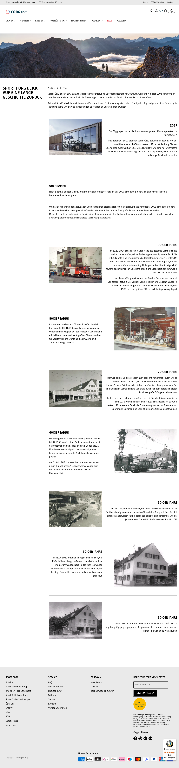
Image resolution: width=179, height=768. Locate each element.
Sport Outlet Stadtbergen (18, 700)
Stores (145, 2)
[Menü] (174, 740)
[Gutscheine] (171, 10)
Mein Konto (96, 683)
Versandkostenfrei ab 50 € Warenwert (21, 2)
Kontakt (170, 2)
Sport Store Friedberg (16, 687)
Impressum (11, 725)
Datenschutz (12, 721)
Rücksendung (55, 691)
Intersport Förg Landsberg (18, 691)
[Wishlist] (161, 11)
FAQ (50, 683)
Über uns (10, 704)
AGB (8, 717)
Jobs (8, 712)
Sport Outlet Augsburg (17, 695)
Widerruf (52, 695)
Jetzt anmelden (145, 693)
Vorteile (94, 687)
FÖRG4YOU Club (157, 2)
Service (51, 700)
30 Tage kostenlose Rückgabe (51, 2)
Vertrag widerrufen (57, 708)
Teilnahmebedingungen (102, 691)
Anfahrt (9, 683)
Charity (9, 708)
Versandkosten (55, 687)
